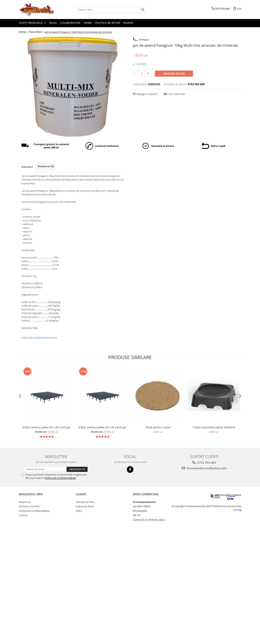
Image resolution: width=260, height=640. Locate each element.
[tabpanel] (73, 87)
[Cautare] (142, 9)
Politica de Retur (107, 23)
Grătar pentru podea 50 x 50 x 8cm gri (102, 427)
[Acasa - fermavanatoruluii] (38, 9)
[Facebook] (130, 469)
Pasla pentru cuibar (158, 427)
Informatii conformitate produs (39, 337)
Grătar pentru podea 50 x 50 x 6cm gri (46, 427)
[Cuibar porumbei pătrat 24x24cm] (214, 395)
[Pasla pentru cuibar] (158, 395)
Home (88, 23)
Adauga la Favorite (147, 94)
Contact (23, 515)
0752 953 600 (206, 462)
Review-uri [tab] (46, 166)
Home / (24, 32)
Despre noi (25, 502)
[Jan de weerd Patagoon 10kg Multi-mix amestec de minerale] (73, 87)
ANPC (79, 511)
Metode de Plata (85, 502)
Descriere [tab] (27, 167)
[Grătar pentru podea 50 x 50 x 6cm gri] (47, 395)
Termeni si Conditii (29, 506)
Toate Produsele (31, 23)
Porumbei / (36, 32)
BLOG (53, 23)
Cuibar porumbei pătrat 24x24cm (214, 427)
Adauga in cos (174, 73)
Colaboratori (70, 23)
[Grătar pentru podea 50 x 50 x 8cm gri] (102, 395)
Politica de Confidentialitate (60, 478)
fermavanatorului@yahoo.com (206, 468)
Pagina (128, 23)
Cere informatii (176, 94)
